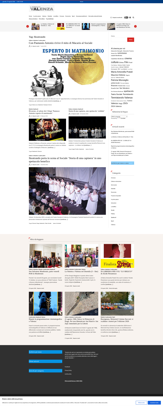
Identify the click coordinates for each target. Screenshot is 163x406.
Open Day (113, 77)
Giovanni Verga (35, 223)
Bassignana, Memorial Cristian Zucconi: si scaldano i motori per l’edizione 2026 (122, 26)
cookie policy (68, 374)
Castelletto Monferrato (117, 58)
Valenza (44, 16)
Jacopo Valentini (124, 67)
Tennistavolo (128, 94)
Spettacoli (35, 109)
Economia (68, 16)
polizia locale (115, 83)
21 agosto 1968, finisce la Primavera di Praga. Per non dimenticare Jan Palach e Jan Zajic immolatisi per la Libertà (98, 27)
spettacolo (129, 91)
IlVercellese (42, 19)
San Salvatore (124, 88)
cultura (115, 62)
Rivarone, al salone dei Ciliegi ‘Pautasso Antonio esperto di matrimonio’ (44, 112)
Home (81, 1)
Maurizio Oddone (118, 75)
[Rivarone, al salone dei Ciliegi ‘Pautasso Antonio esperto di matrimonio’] (47, 130)
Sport (73, 16)
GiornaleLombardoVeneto (95, 16)
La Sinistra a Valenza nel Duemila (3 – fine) (122, 137)
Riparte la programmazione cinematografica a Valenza (73, 24)
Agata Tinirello (75, 149)
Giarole (128, 65)
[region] (81, 401)
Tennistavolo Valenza (122, 97)
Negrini (128, 75)
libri (119, 69)
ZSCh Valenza (116, 106)
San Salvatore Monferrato (117, 91)
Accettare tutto (154, 402)
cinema (128, 58)
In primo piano (37, 16)
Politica (113, 213)
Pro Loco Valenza (124, 83)
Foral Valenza (114, 65)
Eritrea (121, 62)
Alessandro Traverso (128, 51)
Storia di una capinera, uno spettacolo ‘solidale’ (87, 111)
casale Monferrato (116, 55)
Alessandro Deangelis (116, 51)
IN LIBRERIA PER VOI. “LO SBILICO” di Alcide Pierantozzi (48, 25)
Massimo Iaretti (36, 46)
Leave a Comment (90, 149)
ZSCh (125, 103)
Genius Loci (35, 104)
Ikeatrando (40, 104)
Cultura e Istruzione (33, 40)
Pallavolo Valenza (120, 77)
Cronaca (62, 16)
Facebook (67, 366)
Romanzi (128, 85)
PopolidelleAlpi (49, 19)
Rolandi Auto (122, 85)
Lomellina (55, 16)
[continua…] (57, 101)
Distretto (50, 16)
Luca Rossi (130, 69)
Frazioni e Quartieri (116, 195)
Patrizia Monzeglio (119, 80)
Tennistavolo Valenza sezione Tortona (118, 100)
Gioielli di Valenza (115, 67)
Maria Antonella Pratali (122, 72)
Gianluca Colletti (122, 65)
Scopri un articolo (117, 17)
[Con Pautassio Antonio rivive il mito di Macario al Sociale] (67, 72)
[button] (27, 26)
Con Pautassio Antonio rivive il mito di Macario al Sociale (60, 42)
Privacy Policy (68, 370)
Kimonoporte (114, 69)
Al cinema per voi (118, 48)
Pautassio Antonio (47, 104)
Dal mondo (114, 185)
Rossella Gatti (115, 88)
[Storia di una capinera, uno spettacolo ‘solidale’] (87, 127)
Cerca (113, 36)
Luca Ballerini (124, 69)
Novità (112, 210)
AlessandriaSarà (33, 19)
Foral (130, 62)
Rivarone (40, 151)
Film (126, 62)
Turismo (129, 101)
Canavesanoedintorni (81, 16)
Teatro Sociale (48, 223)
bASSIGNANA (122, 53)
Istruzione (113, 203)
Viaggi (120, 103)
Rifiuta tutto (141, 402)
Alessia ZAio (114, 53)
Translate (122, 118)
